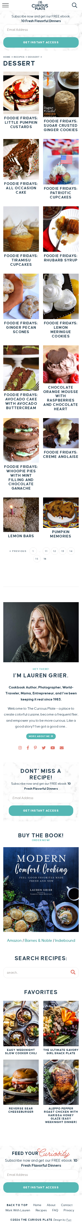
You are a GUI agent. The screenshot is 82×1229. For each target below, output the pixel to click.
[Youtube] (53, 748)
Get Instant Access (41, 42)
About (51, 1205)
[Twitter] (44, 748)
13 (62, 551)
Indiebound (65, 941)
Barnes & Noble (38, 941)
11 (46, 551)
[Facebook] (28, 748)
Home (6, 57)
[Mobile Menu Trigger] (6, 7)
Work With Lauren (17, 1210)
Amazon (14, 941)
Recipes (19, 57)
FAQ (55, 1210)
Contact (67, 1205)
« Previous (18, 551)
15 (36, 559)
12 (54, 551)
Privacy (69, 1210)
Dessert (34, 57)
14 (71, 551)
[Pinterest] (35, 748)
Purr (68, 1220)
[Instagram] (20, 748)
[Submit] (73, 972)
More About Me (40, 736)
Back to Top (17, 1205)
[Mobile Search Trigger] (74, 7)
